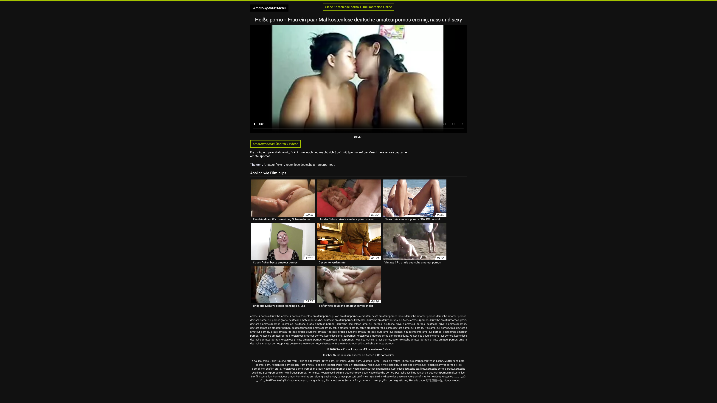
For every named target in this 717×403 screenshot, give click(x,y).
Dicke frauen (277, 360)
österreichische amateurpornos (410, 339)
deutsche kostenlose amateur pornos (359, 323)
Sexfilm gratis (273, 368)
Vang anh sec (316, 380)
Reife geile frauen (391, 360)
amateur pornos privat (326, 316)
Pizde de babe (417, 380)
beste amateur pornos (384, 316)
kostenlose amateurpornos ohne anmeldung (382, 335)
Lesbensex (330, 376)
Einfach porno (357, 364)
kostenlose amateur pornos (307, 335)
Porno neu (313, 372)
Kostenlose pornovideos (338, 368)
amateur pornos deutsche (265, 316)
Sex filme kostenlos (387, 364)
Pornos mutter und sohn (429, 360)
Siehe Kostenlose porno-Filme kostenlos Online (358, 7)
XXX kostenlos (260, 360)
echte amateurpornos (372, 327)
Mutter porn (354, 360)
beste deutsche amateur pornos (416, 316)
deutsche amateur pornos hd (305, 319)
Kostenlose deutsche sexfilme (408, 368)
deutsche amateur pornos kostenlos (344, 319)
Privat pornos (447, 364)
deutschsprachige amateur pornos (270, 327)
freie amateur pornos (437, 327)
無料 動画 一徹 (434, 380)
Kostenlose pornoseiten (285, 364)
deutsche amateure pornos (382, 319)
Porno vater (306, 364)
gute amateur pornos (390, 331)
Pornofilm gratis (313, 368)
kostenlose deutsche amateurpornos (309, 164)
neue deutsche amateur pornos (373, 339)
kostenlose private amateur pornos (301, 339)
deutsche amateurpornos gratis (447, 319)
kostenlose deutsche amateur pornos (431, 335)
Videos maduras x (297, 380)
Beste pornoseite (273, 372)
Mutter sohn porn (454, 360)
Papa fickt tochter (324, 364)
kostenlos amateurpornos (275, 335)
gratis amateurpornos (284, 331)
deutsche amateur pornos (451, 316)
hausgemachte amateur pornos (423, 331)
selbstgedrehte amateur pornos (338, 343)
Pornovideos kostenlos (440, 376)
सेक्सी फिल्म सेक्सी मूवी (276, 380)
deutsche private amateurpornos (446, 323)
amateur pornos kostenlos (296, 316)
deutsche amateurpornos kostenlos (271, 323)
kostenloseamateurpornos (338, 339)
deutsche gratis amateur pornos (314, 323)
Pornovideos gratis (284, 376)
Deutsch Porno (371, 360)
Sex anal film (352, 380)
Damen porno (345, 376)
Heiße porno (269, 20)
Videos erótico (452, 380)
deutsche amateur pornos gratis (269, 319)
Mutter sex (408, 360)
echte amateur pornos (345, 327)
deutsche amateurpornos (413, 319)
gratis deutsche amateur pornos (317, 331)
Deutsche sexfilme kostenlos (411, 372)
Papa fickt (342, 364)
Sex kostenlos (430, 364)
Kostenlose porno (293, 368)
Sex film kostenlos (261, 376)
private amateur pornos (443, 339)
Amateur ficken (274, 164)
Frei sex (370, 364)
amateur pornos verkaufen (355, 316)
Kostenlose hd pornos (381, 372)
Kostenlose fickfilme (332, 372)
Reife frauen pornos (295, 372)
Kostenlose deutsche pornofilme (371, 368)
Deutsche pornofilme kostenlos (447, 372)
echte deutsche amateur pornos (404, 327)
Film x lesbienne (334, 380)
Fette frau (291, 360)
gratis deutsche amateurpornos (357, 331)
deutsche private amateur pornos (404, 323)
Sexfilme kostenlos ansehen (391, 376)
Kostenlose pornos (410, 364)
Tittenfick (341, 360)
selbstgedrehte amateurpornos (376, 343)
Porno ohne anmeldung (309, 376)
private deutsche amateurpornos (300, 343)
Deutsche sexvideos (356, 372)
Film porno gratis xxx (395, 380)
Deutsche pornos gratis (439, 368)
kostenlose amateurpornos (340, 335)
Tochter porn (263, 364)
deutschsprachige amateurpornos (311, 327)
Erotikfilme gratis (364, 376)
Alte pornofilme (417, 376)
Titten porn (328, 360)
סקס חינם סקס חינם (371, 380)
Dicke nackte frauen (309, 360)
